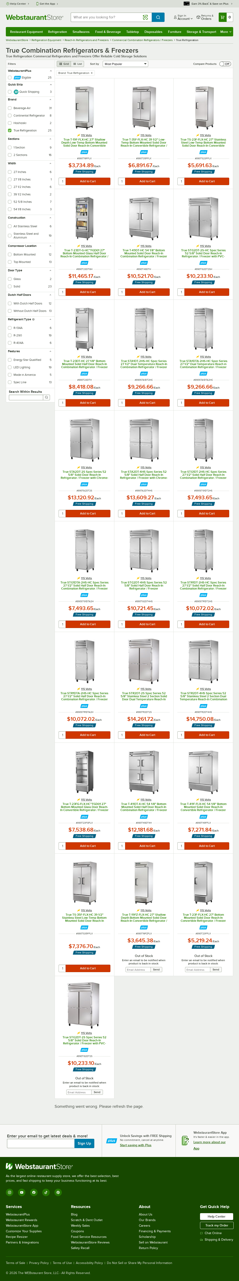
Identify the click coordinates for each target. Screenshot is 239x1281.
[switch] (225, 64)
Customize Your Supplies (24, 1231)
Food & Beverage (108, 32)
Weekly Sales (80, 1225)
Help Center (18, 3)
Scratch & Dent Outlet (86, 1220)
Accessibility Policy (89, 1263)
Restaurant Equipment (26, 32)
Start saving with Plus (135, 1145)
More (224, 32)
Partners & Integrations (22, 1242)
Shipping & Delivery (219, 1239)
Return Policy (148, 1248)
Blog (74, 1214)
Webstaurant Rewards (21, 1220)
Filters (12, 64)
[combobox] (111, 17)
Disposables (153, 32)
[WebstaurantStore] (64, 1166)
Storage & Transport (201, 32)
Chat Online (213, 1233)
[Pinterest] (58, 1192)
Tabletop (132, 32)
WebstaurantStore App (22, 1225)
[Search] (46, 397)
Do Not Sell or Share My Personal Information (139, 1263)
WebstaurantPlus (18, 1214)
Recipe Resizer (17, 1237)
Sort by (94, 64)
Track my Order (216, 1225)
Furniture (174, 32)
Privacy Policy (39, 1263)
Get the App (47, 3)
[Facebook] (34, 1192)
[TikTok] (46, 1192)
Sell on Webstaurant (153, 1242)
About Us (145, 1214)
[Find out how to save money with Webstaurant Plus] (84, 152)
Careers (144, 1225)
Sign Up (84, 1143)
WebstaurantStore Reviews (90, 1242)
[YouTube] (21, 1192)
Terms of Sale (15, 1263)
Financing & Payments (155, 1231)
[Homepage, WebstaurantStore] (34, 17)
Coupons (77, 1231)
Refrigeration (57, 32)
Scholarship (147, 1237)
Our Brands (147, 1220)
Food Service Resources (89, 1237)
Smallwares (81, 32)
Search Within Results (25, 392)
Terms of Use (62, 1263)
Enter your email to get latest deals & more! (47, 1136)
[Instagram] (9, 1192)
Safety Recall (80, 1248)
